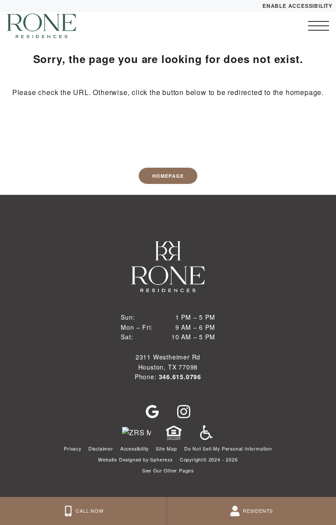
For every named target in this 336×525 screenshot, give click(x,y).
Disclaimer (100, 448)
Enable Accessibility (297, 6)
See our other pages (168, 470)
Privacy (72, 448)
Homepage (168, 176)
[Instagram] (184, 411)
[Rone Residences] (54, 26)
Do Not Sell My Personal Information (228, 448)
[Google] (152, 411)
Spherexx (161, 459)
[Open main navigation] (318, 25)
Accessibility (134, 448)
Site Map (166, 448)
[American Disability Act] (205, 432)
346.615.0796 (180, 376)
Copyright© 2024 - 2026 (209, 459)
